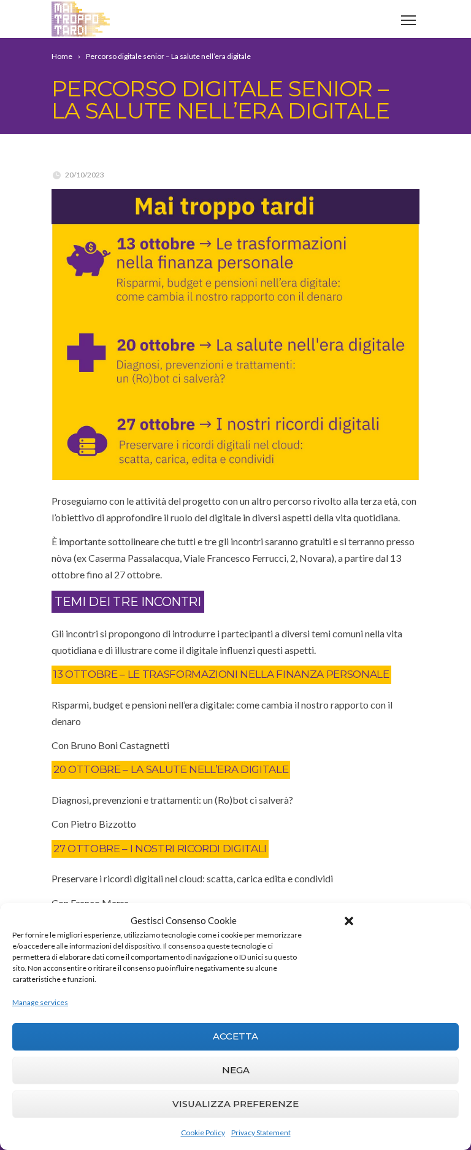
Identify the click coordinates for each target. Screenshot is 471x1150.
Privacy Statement (261, 1132)
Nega (236, 1070)
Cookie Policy (203, 1132)
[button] (349, 921)
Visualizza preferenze (235, 1103)
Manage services (40, 1002)
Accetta (235, 1036)
